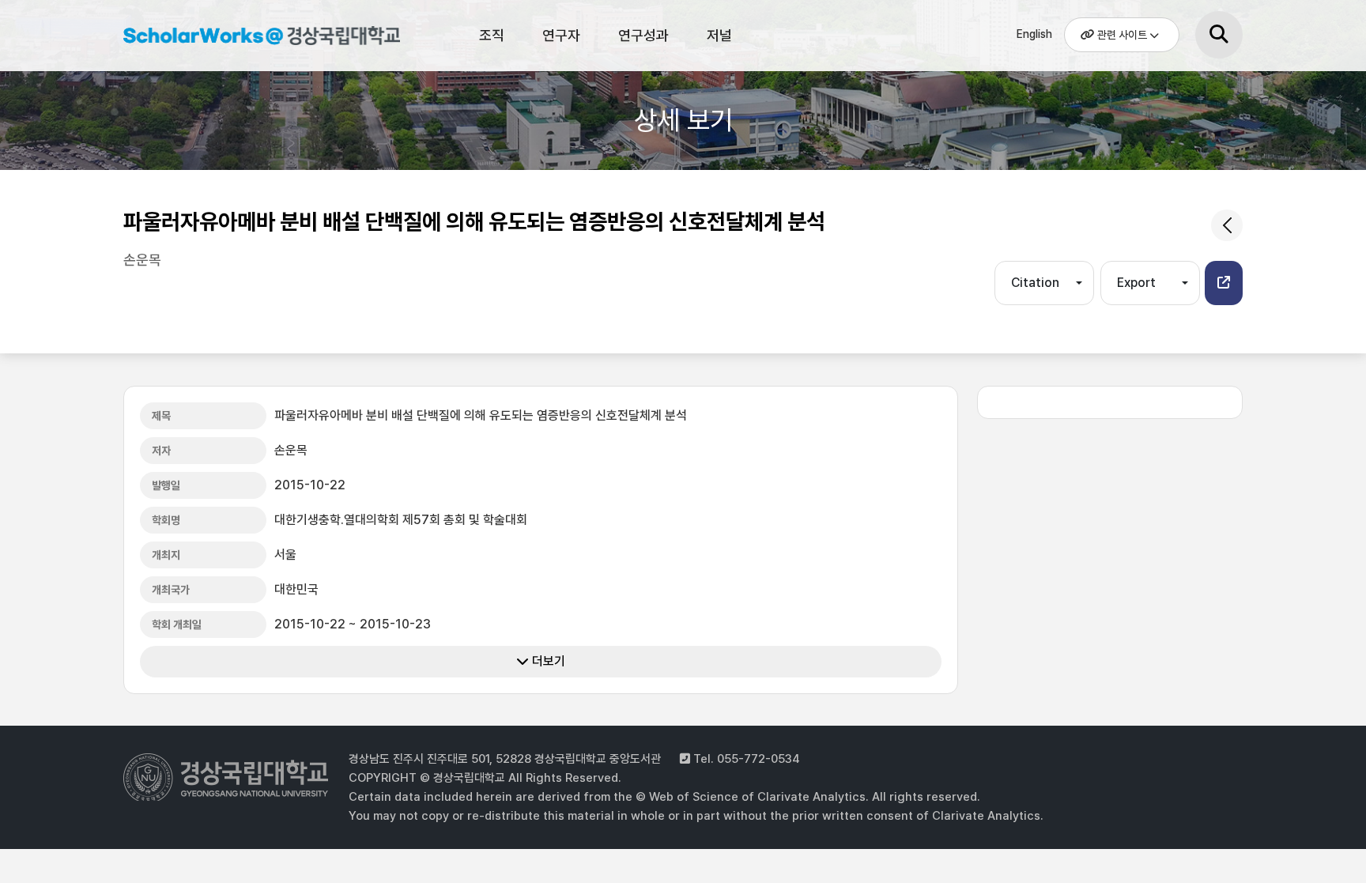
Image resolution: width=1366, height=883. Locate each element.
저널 (719, 35)
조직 (491, 35)
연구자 (561, 35)
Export (1136, 282)
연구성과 (643, 35)
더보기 (547, 661)
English (1034, 34)
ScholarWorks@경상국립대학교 (253, 38)
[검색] (1219, 34)
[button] (1224, 283)
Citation (1035, 282)
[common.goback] (1227, 225)
